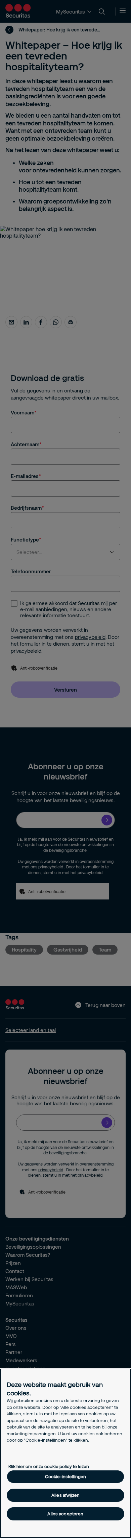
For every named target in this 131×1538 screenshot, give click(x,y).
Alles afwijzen (65, 1495)
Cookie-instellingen (65, 1476)
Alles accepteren (65, 1513)
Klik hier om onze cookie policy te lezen (48, 1466)
